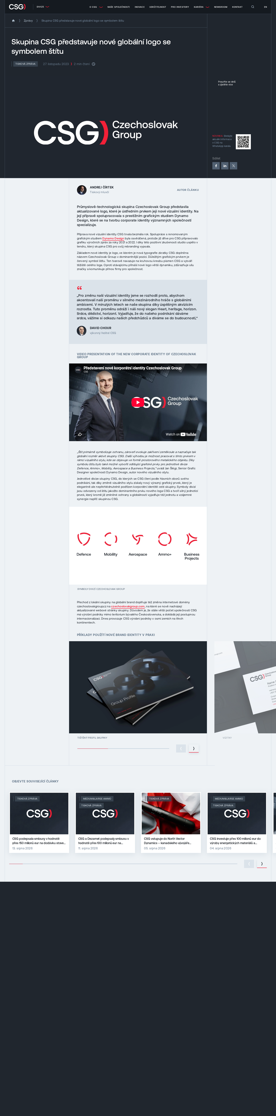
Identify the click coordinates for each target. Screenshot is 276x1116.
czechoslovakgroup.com (128, 606)
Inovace (140, 7)
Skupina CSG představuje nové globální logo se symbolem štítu (82, 20)
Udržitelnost (157, 7)
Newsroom (221, 7)
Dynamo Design (113, 238)
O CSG (93, 7)
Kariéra (199, 7)
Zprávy (28, 20)
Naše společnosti (119, 7)
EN (265, 7)
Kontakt (237, 7)
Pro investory (180, 7)
